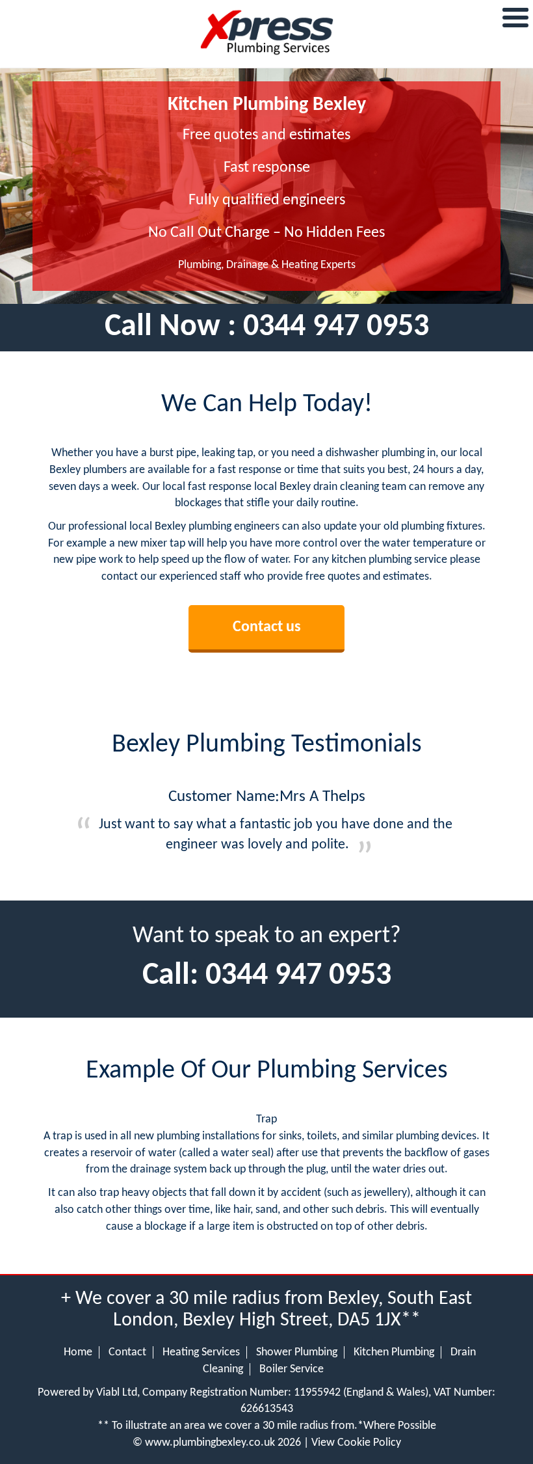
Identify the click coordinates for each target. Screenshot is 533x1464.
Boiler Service (291, 1369)
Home (78, 1352)
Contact (127, 1352)
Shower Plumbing (296, 1352)
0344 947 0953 (336, 327)
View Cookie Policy (356, 1443)
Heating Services (201, 1352)
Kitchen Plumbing (394, 1352)
